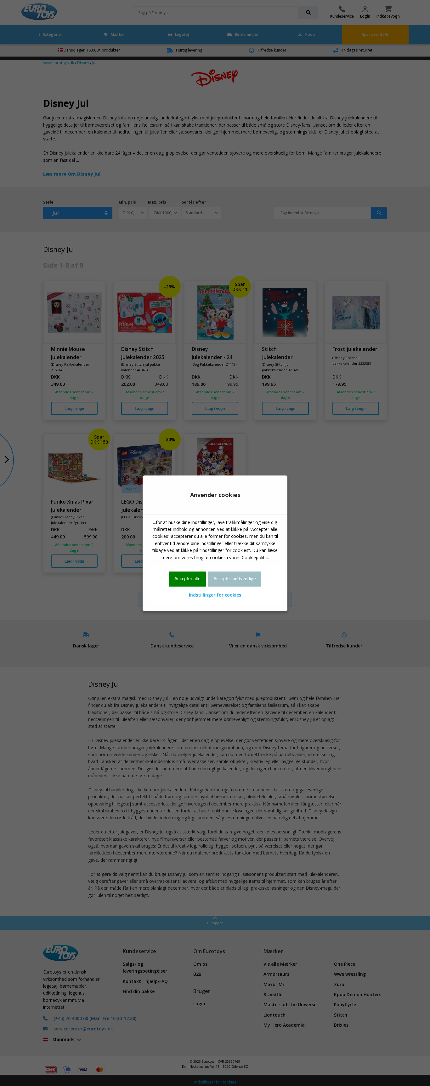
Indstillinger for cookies (215, 595)
